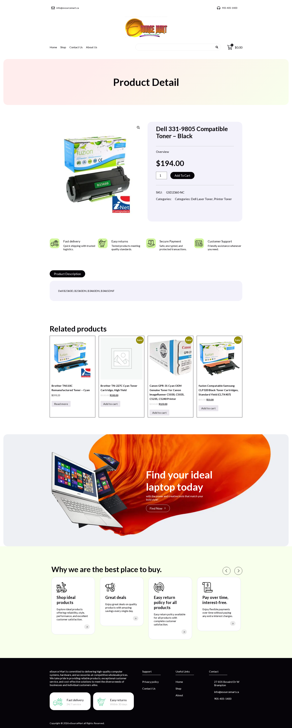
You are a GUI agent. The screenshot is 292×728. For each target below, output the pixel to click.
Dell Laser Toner (202, 199)
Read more (61, 403)
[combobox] (177, 47)
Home (53, 47)
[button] (138, 128)
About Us (91, 47)
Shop (63, 47)
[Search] (217, 47)
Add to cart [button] (110, 403)
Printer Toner (223, 199)
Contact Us (76, 47)
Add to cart (182, 175)
